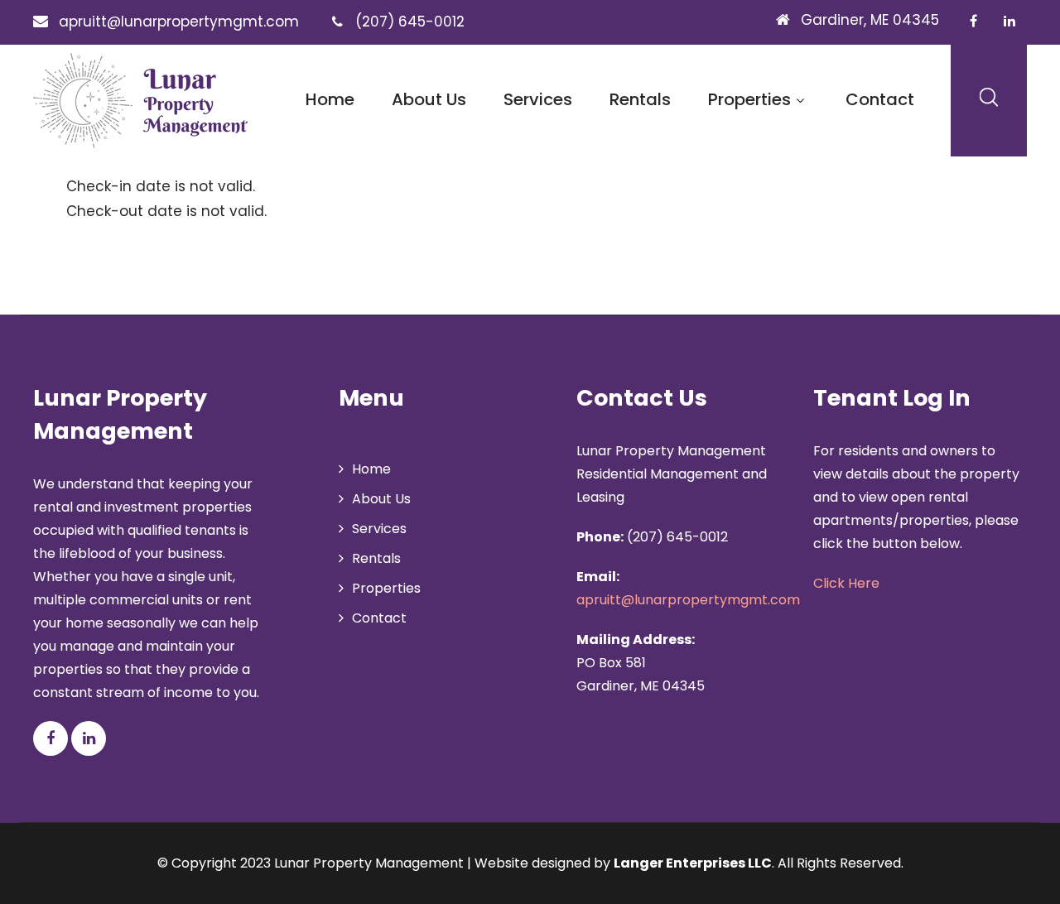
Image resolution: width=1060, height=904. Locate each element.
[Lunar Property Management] (140, 100)
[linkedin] (1009, 20)
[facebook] (973, 20)
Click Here (846, 583)
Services (538, 99)
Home (330, 99)
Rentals (640, 99)
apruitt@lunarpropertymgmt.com (688, 599)
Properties (749, 99)
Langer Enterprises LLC (693, 863)
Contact (880, 99)
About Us (429, 99)
